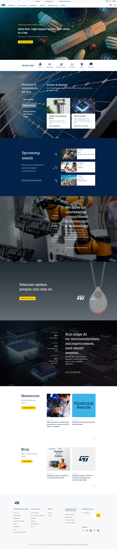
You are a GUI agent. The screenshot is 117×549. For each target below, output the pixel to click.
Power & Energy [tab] (29, 105)
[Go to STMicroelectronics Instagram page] (90, 530)
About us (63, 5)
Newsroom (33, 521)
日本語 (107, 1)
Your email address (86, 512)
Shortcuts (50, 512)
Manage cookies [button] (84, 544)
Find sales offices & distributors (37, 515)
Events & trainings (35, 523)
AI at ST (32, 526)
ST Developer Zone (53, 5)
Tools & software (22, 5)
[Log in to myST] (114, 5)
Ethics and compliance (70, 514)
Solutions (42, 5)
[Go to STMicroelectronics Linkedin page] (87, 530)
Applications (33, 5)
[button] (94, 438)
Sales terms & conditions (58, 544)
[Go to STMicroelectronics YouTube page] (98, 530)
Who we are (16, 512)
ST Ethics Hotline (68, 517)
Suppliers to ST (17, 526)
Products (12, 5)
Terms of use (50, 544)
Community (33, 518)
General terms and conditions (20, 532)
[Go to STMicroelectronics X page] (83, 530)
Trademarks (67, 544)
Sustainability (16, 518)
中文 (110, 1)
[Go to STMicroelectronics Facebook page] (94, 530)
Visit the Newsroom (28, 407)
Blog (15, 529)
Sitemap (49, 515)
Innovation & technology (19, 521)
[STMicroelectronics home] (3, 5)
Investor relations (17, 515)
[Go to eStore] (111, 5)
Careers (15, 523)
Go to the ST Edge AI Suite (72, 372)
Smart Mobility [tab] (28, 99)
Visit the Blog (27, 461)
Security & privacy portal (70, 522)
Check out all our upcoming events (32, 180)
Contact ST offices (35, 512)
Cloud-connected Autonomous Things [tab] (29, 114)
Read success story (27, 298)
